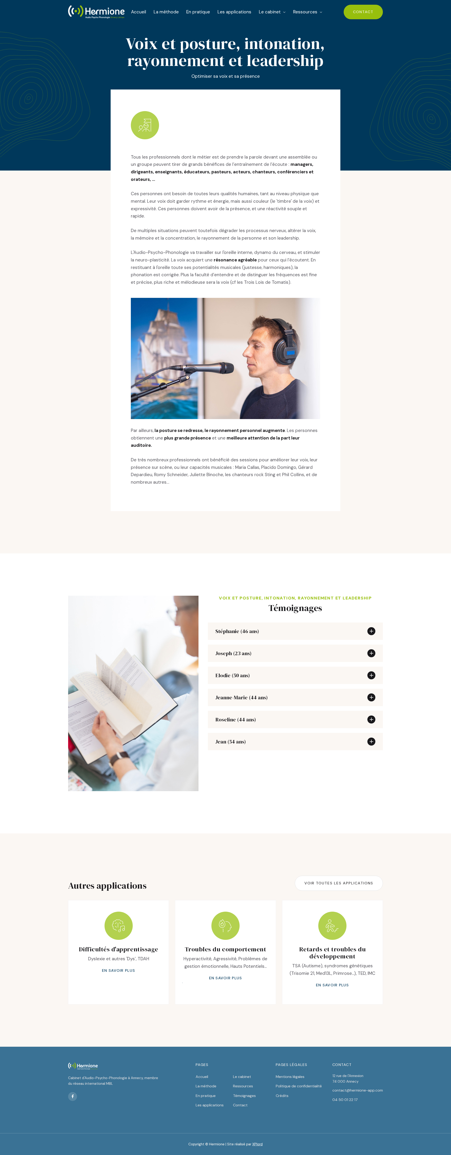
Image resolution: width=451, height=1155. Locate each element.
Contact (240, 1105)
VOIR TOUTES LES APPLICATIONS (338, 883)
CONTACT (363, 11)
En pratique (198, 12)
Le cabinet (242, 1076)
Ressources (243, 1086)
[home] (96, 12)
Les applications (234, 12)
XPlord (257, 1144)
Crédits (282, 1095)
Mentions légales (290, 1076)
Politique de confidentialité (299, 1086)
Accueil (138, 12)
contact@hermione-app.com (357, 1090)
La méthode (166, 12)
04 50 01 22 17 (345, 1099)
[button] (272, 12)
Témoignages (244, 1095)
